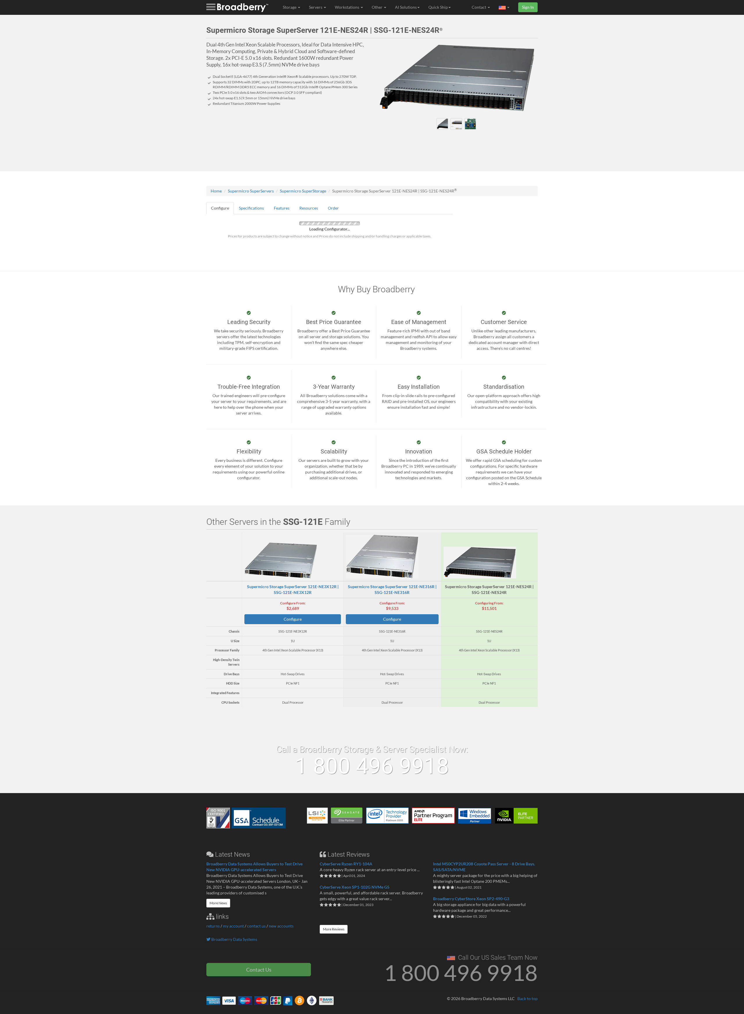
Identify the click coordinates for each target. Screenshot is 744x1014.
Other (377, 7)
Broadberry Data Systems (233, 939)
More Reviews (333, 929)
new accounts (281, 925)
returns (213, 925)
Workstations (347, 7)
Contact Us (258, 969)
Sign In (528, 7)
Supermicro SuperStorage (303, 190)
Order (333, 208)
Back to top (527, 998)
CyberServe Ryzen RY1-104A (346, 863)
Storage (290, 7)
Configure (220, 208)
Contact (479, 7)
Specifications (251, 208)
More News (218, 903)
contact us (256, 925)
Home (216, 190)
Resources (308, 208)
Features (281, 208)
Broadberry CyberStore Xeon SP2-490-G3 (471, 898)
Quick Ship (438, 7)
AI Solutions (406, 7)
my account (233, 925)
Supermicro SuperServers (251, 190)
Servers (316, 7)
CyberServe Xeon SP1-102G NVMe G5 (354, 887)
